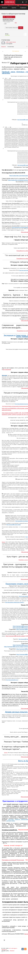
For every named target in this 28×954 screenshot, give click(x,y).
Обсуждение (24, 579)
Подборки (23, 7)
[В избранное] (4, 940)
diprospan (4, 375)
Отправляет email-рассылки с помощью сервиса (14, 4)
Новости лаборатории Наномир (13, 14)
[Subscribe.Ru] (9, 2)
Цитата (3, 542)
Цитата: (6, 752)
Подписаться (9, 17)
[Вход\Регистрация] (23, 2)
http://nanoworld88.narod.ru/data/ (13, 524)
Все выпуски (15, 51)
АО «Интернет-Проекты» (9, 949)
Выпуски (4, 7)
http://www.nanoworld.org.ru (12, 679)
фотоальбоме (7, 369)
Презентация (20, 860)
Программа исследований (9, 860)
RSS (16, 22)
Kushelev (7, 35)
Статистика (5, 40)
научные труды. (10, 820)
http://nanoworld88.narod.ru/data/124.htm (16, 646)
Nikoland (12, 950)
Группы (14, 7)
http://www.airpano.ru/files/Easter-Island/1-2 (14, 602)
